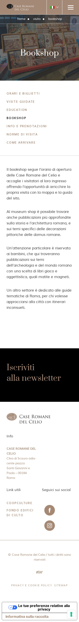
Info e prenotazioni (27, 126)
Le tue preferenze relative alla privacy (44, 607)
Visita (37, 19)
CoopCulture (19, 503)
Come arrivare (21, 142)
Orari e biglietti (23, 93)
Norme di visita (22, 134)
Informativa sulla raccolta (26, 616)
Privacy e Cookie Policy (31, 585)
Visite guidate (21, 102)
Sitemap (61, 585)
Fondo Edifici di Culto (20, 512)
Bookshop (16, 118)
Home (21, 19)
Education (17, 110)
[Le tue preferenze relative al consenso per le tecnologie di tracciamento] (71, 614)
